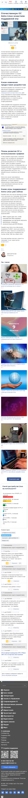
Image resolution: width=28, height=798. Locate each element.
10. (2, 650)
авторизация (13, 675)
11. (2, 660)
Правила (3, 738)
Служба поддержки (10, 748)
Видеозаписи (8, 719)
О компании (5, 731)
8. (2, 631)
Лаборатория (8, 696)
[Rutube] (22, 792)
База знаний (7, 693)
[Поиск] (5, 2)
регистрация (5, 675)
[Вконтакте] (6, 792)
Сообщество (5, 733)
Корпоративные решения (12, 704)
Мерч (5, 727)
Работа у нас (5, 742)
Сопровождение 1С (10, 701)
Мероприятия (8, 716)
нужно (3, 118)
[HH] (10, 792)
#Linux (2, 248)
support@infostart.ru (8, 763)
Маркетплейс (8, 710)
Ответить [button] (14, 563)
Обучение (7, 707)
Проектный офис (9, 713)
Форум (6, 724)
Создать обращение (9, 767)
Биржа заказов (9, 722)
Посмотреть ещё (14, 479)
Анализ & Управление (11, 699)
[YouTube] (18, 792)
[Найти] (25, 685)
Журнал (6, 690)
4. (2, 584)
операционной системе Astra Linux (11, 93)
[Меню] (2, 2)
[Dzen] (14, 792)
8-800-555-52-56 (7, 761)
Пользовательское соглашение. (10, 778)
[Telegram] (2, 792)
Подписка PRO (5, 735)
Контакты (4, 744)
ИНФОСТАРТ (5, 242)
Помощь (3, 740)
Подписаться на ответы (9, 532)
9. (2, 644)
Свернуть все (5, 540)
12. (3, 566)
